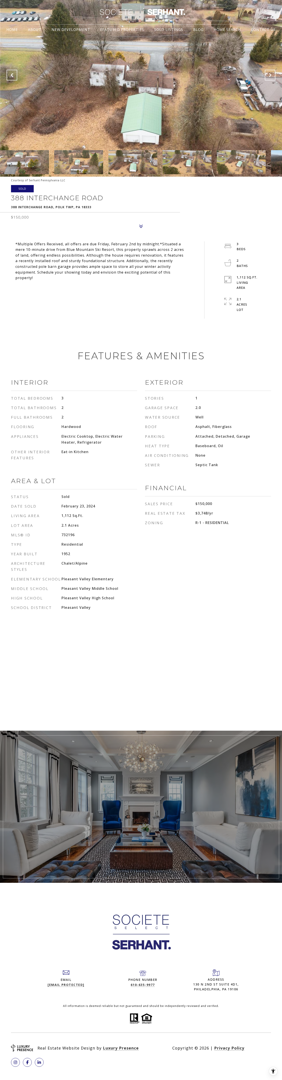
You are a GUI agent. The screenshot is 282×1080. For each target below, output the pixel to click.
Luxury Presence (121, 1048)
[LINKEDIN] (39, 1062)
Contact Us (263, 29)
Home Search (227, 29)
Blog (198, 29)
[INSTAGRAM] (15, 1062)
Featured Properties (122, 29)
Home (12, 29)
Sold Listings (168, 29)
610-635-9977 (143, 985)
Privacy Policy (229, 1048)
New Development (71, 29)
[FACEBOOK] (27, 1062)
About (34, 29)
